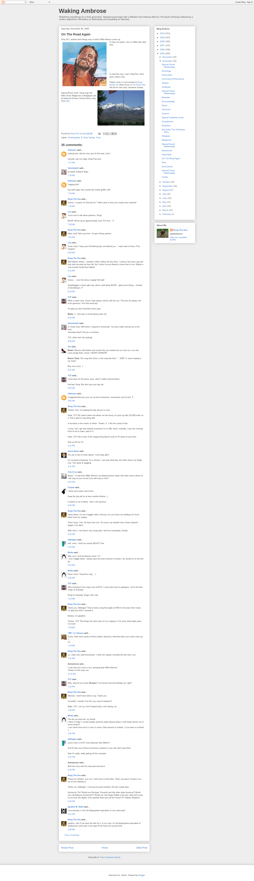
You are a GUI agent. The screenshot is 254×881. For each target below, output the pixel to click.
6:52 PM (71, 482)
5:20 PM (71, 801)
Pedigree (166, 136)
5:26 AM (71, 547)
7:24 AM (71, 175)
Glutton (165, 83)
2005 (162, 53)
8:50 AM (71, 388)
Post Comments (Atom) (110, 857)
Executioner (167, 166)
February (167, 214)
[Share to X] (109, 133)
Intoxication (167, 75)
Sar (69, 346)
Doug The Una (74, 199)
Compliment (167, 121)
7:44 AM (71, 206)
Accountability (168, 101)
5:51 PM (71, 814)
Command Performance (173, 79)
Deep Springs (89, 137)
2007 (162, 45)
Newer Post (67, 847)
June (165, 198)
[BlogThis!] (107, 133)
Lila (69, 212)
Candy (165, 177)
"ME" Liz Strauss (75, 633)
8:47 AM (71, 370)
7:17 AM (71, 163)
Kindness (166, 125)
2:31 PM (71, 466)
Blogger (141, 875)
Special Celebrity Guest (173, 117)
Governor (166, 109)
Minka (70, 552)
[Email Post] (99, 133)
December (167, 57)
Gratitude (166, 87)
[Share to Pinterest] (115, 133)
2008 (162, 41)
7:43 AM (71, 193)
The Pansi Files (139, 85)
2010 (162, 33)
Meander (166, 97)
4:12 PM (71, 757)
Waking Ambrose (82, 11)
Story (98, 137)
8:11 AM (71, 271)
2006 (162, 49)
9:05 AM (71, 401)
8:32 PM (71, 534)
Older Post (141, 847)
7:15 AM (71, 599)
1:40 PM (71, 710)
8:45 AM (71, 341)
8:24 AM (71, 291)
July (164, 194)
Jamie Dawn (73, 451)
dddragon (72, 540)
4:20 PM (71, 770)
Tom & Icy (72, 472)
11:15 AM (72, 674)
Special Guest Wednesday (168, 65)
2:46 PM (71, 733)
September (167, 186)
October (166, 182)
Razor (164, 105)
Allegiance (166, 140)
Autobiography (74, 137)
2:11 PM (71, 446)
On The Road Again (171, 158)
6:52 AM (71, 565)
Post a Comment (72, 835)
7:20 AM (71, 627)
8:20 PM (71, 505)
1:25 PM (71, 687)
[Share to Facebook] (112, 133)
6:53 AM (71, 578)
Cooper (71, 487)
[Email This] (104, 133)
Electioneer (167, 150)
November (167, 61)
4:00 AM (71, 829)
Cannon (165, 113)
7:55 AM (71, 237)
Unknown (72, 150)
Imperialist (166, 154)
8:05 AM (71, 253)
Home (105, 847)
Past (164, 162)
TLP (69, 297)
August (165, 190)
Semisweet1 (73, 168)
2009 (162, 37)
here (68, 101)
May (164, 202)
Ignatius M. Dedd (75, 807)
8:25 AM (71, 318)
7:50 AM (71, 224)
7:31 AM (71, 658)
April (164, 206)
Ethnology (166, 71)
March (165, 210)
